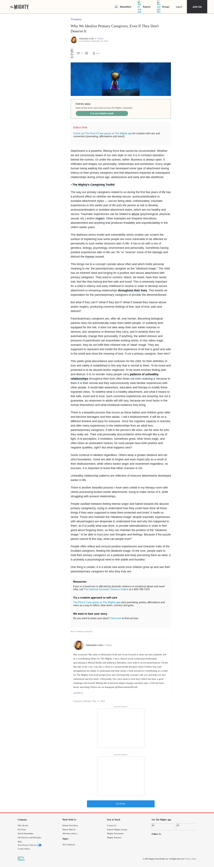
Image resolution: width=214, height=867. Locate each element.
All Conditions (68, 844)
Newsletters (125, 6)
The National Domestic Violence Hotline (106, 589)
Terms (194, 859)
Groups (165, 6)
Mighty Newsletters (115, 833)
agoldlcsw (78, 692)
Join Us (197, 6)
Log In (179, 6)
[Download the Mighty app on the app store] (163, 826)
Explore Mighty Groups (117, 829)
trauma (89, 256)
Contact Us (111, 825)
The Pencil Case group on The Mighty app (96, 602)
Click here (115, 618)
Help (20, 841)
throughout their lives (132, 290)
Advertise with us (69, 833)
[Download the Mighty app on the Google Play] (188, 826)
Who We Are (23, 825)
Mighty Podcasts (114, 837)
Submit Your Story (70, 825)
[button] (100, 38)
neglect (99, 218)
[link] (19, 6)
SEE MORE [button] (120, 804)
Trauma (76, 19)
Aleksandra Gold (86, 38)
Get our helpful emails (102, 113)
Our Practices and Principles (29, 837)
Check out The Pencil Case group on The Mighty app (102, 133)
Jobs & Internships (25, 833)
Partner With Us (69, 829)
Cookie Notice (24, 849)
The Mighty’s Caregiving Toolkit (93, 184)
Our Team (22, 829)
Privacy (188, 859)
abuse (135, 214)
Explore (146, 6)
